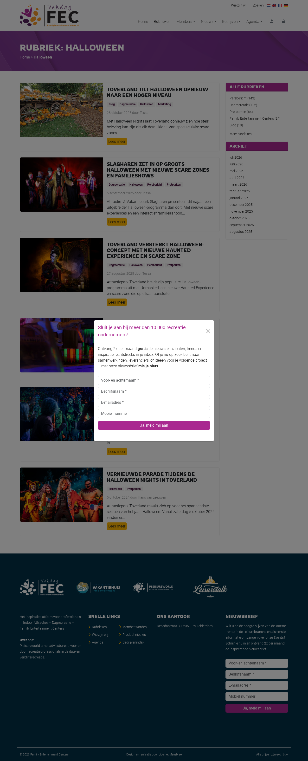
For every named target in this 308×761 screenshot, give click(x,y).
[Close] (208, 331)
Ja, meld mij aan (154, 425)
